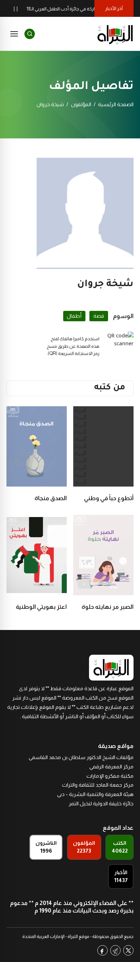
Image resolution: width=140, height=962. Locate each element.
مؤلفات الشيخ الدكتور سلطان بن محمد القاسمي (81, 757)
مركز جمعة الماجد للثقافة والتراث (98, 785)
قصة (98, 316)
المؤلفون (81, 104)
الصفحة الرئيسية (116, 104)
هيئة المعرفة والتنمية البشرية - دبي (95, 794)
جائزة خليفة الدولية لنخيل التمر (101, 803)
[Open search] (29, 34)
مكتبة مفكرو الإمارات (110, 776)
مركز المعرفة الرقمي (111, 766)
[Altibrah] (115, 34)
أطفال (74, 316)
